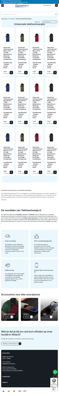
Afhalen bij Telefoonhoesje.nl (10, 343)
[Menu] (56, 379)
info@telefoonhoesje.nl (8, 363)
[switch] (53, 389)
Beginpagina (4, 18)
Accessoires (12, 18)
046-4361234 (6, 362)
